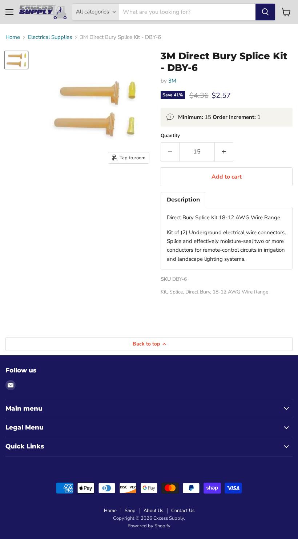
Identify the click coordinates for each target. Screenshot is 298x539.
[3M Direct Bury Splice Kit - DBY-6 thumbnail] (16, 59)
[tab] (183, 199)
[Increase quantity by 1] (224, 151)
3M (172, 80)
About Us (153, 510)
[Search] (265, 12)
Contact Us (182, 510)
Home (12, 37)
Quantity (170, 136)
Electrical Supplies (50, 37)
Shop (130, 510)
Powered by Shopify (149, 526)
